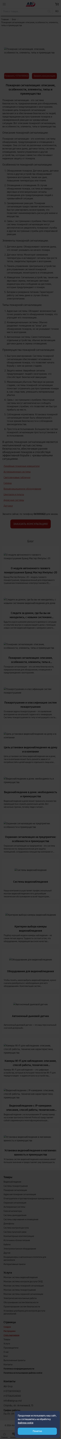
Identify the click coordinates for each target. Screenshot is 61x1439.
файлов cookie (25, 1422)
